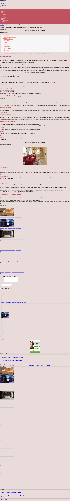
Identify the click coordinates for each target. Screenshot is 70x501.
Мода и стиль (3, 11)
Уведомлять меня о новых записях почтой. (6, 288)
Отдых (2, 19)
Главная (1, 24)
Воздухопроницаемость (7, 46)
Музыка (4, 21)
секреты (51, 365)
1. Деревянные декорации (7, 48)
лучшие (26, 365)
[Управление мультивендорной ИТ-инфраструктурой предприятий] (7, 226)
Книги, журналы (5, 22)
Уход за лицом (4, 14)
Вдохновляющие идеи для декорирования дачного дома (10, 47)
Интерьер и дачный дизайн (6, 35)
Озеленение (5, 42)
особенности (31, 365)
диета (13, 365)
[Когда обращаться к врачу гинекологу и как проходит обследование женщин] (7, 423)
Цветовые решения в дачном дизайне (7, 36)
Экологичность (6, 44)
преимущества (40, 365)
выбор (7, 365)
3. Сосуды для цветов (7, 49)
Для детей (3, 18)
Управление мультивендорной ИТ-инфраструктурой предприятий (10, 228)
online (1, 365)
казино (20, 365)
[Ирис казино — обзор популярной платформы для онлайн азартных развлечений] (7, 472)
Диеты (2, 12)
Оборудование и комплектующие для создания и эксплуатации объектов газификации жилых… (15, 261)
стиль (54, 365)
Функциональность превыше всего (8, 39)
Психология (4, 16)
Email (1, 284)
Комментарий (2, 281)
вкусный (5, 365)
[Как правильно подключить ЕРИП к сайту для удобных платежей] (7, 248)
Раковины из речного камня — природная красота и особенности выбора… (12, 272)
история (18, 365)
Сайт (0, 285)
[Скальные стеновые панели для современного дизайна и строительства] (7, 237)
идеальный (16, 365)
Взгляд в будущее (6, 40)
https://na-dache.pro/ (50, 53)
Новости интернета (5, 20)
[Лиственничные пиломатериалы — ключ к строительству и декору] (7, 215)
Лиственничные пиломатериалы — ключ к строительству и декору (10, 217)
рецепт (48, 365)
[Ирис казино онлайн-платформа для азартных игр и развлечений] (7, 464)
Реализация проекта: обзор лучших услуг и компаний (9, 51)
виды (3, 365)
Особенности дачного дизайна (6, 38)
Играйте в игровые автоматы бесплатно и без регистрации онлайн (9, 338)
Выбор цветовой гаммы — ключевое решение (10, 37)
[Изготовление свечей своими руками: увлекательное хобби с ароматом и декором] (7, 415)
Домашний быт (3, 17)
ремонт (46, 365)
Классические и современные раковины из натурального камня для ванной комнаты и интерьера (13, 302)
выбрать (9, 365)
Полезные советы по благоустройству (7, 41)
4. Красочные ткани (6, 50)
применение (44, 365)
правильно (35, 365)
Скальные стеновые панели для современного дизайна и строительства (11, 239)
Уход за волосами (5, 13)
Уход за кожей (4, 15)
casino (0, 365)
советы (53, 365)
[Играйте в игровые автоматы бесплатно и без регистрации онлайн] (7, 407)
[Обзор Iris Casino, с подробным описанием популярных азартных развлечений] (7, 456)
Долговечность (6, 45)
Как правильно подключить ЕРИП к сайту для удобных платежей (10, 250)
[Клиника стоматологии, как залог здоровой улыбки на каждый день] (5, 324)
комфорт (23, 365)
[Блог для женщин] (2, 6)
